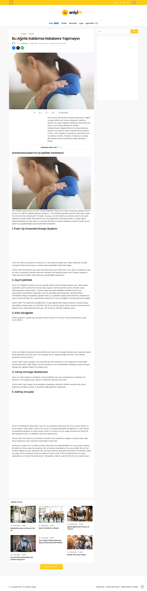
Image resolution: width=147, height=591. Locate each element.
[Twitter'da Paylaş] (18, 48)
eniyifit (18, 43)
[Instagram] (127, 2)
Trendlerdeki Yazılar (112, 587)
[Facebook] (120, 2)
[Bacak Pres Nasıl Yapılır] (79, 542)
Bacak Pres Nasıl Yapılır (76, 555)
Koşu (53, 23)
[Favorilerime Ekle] (35, 112)
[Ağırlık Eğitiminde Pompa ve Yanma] (79, 513)
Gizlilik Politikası (126, 587)
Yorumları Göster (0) (50, 567)
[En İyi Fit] (73, 13)
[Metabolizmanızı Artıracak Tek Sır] (23, 514)
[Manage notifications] (142, 586)
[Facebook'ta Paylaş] (14, 48)
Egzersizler (92, 23)
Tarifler (64, 23)
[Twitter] (124, 2)
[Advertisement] (29, 130)
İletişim (135, 587)
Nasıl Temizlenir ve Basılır (49, 528)
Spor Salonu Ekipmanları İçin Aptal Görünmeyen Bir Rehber (50, 541)
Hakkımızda (100, 587)
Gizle (60, 147)
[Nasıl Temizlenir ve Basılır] (51, 514)
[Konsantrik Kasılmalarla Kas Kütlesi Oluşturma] (23, 543)
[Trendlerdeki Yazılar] (11, 2)
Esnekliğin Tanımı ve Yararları (24, 2)
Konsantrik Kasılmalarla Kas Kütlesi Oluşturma (21, 558)
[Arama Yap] (116, 3)
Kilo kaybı (73, 23)
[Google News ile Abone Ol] (63, 112)
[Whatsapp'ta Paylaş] (22, 48)
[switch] (133, 2)
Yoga (81, 23)
